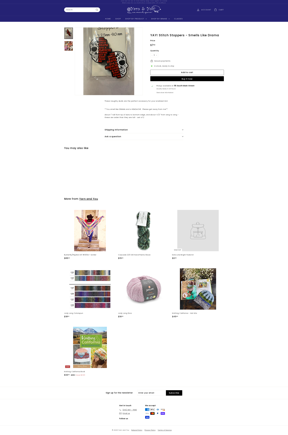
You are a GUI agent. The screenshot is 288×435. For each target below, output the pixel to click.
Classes (178, 19)
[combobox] (82, 9)
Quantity (154, 50)
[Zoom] (109, 61)
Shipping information (116, 129)
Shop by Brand (159, 19)
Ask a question (113, 136)
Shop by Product (135, 19)
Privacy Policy (150, 430)
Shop (118, 19)
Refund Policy (136, 430)
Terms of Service (165, 430)
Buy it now (187, 78)
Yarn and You (88, 199)
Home (108, 19)
